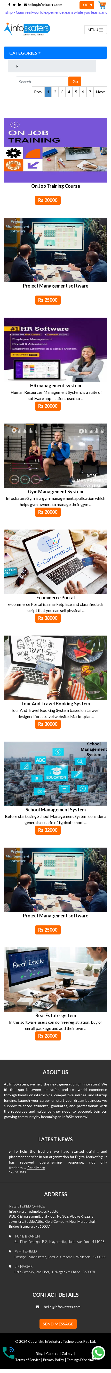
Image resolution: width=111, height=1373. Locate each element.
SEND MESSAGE (58, 1323)
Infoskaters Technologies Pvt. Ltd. (70, 1341)
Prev (38, 91)
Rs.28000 (47, 1036)
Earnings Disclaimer (81, 1360)
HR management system (55, 385)
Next (100, 91)
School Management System (56, 809)
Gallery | (68, 1354)
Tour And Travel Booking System (55, 703)
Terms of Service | (29, 1360)
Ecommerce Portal (55, 597)
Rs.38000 (47, 618)
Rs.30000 (47, 724)
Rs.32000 (47, 830)
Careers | (53, 1354)
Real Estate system (55, 1015)
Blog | (40, 1354)
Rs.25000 (47, 300)
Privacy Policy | (55, 1360)
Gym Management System (55, 491)
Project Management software (55, 286)
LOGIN (87, 5)
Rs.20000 (47, 200)
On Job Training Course (55, 186)
